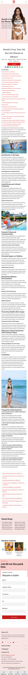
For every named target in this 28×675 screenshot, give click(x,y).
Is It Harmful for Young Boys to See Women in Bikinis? (13, 483)
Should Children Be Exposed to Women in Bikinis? (13, 490)
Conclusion (5, 104)
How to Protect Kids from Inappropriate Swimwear (12, 502)
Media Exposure (7, 92)
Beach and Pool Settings (9, 90)
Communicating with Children (11, 82)
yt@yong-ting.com (10, 655)
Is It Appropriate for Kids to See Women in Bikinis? (13, 476)
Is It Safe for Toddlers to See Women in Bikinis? (12, 506)
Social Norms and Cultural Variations (11, 76)
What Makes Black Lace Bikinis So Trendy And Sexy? (20, 529)
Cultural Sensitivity (8, 78)
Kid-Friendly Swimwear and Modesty (12, 498)
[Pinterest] (16, 642)
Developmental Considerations (11, 74)
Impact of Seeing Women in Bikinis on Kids (12, 495)
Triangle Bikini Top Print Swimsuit (19, 553)
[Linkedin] (2, 642)
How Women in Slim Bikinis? (7, 525)
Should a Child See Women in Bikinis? (12, 473)
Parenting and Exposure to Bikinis (11, 480)
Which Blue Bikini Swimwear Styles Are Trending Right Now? (7, 529)
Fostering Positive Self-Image (10, 96)
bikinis (14, 129)
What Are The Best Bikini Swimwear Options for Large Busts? (7, 527)
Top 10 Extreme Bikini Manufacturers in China (7, 524)
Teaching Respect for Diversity (10, 102)
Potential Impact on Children (9, 84)
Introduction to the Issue (8, 71)
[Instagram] (13, 642)
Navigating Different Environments (11, 88)
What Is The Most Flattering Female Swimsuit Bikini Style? (20, 525)
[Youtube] (11, 642)
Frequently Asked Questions (9, 106)
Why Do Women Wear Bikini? (20, 524)
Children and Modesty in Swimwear (11, 487)
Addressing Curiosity (8, 86)
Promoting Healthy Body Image (10, 94)
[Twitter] (8, 642)
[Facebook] (5, 642)
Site (18, 61)
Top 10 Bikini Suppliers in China (7, 522)
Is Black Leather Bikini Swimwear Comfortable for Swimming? (20, 527)
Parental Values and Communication (11, 80)
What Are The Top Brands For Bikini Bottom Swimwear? (20, 522)
